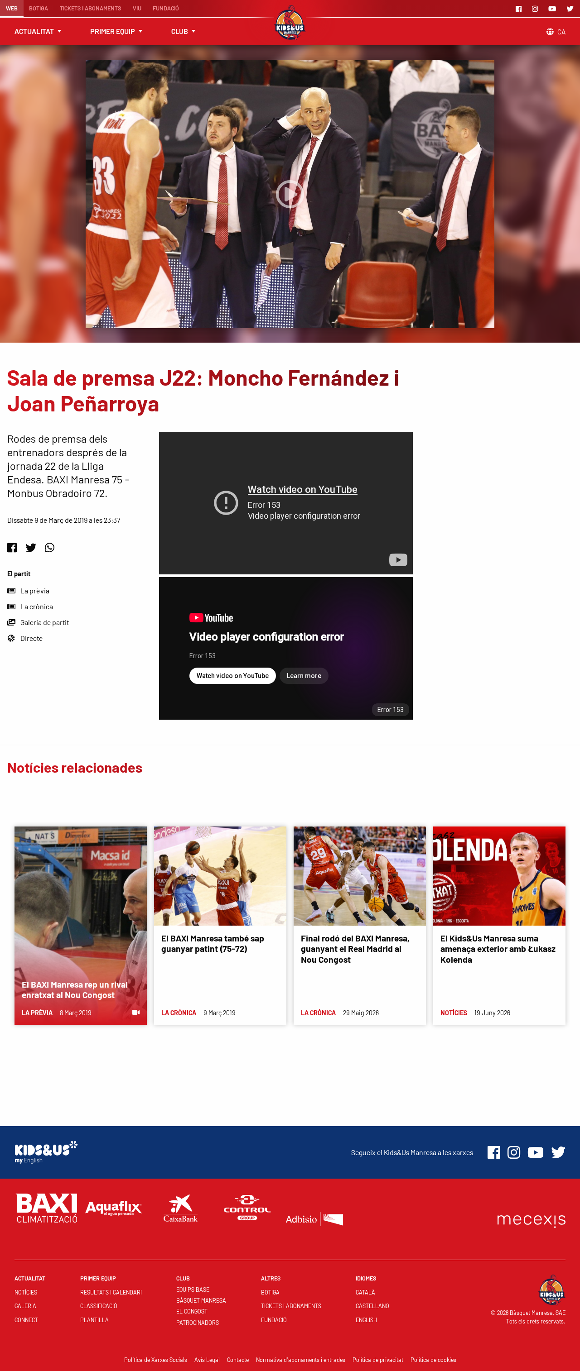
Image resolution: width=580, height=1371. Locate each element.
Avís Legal (207, 1359)
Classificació (98, 1305)
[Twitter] (571, 8)
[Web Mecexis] (532, 1219)
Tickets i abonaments (90, 8)
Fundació (166, 8)
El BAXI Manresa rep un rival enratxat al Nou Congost (75, 989)
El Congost (192, 1311)
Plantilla (94, 1319)
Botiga (38, 8)
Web (12, 8)
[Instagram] (536, 8)
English (366, 1319)
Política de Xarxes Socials (155, 1359)
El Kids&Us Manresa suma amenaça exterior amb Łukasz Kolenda (498, 948)
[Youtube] (554, 8)
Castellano (372, 1305)
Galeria (25, 1305)
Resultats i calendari (111, 1292)
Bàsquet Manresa (201, 1300)
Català (365, 1292)
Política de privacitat (378, 1359)
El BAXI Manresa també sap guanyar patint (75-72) (212, 943)
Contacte (238, 1359)
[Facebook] (520, 8)
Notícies (25, 1292)
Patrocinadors (197, 1322)
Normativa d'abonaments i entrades (300, 1359)
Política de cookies (433, 1359)
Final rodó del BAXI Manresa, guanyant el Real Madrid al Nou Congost (355, 948)
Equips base (192, 1289)
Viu (137, 8)
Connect (26, 1319)
